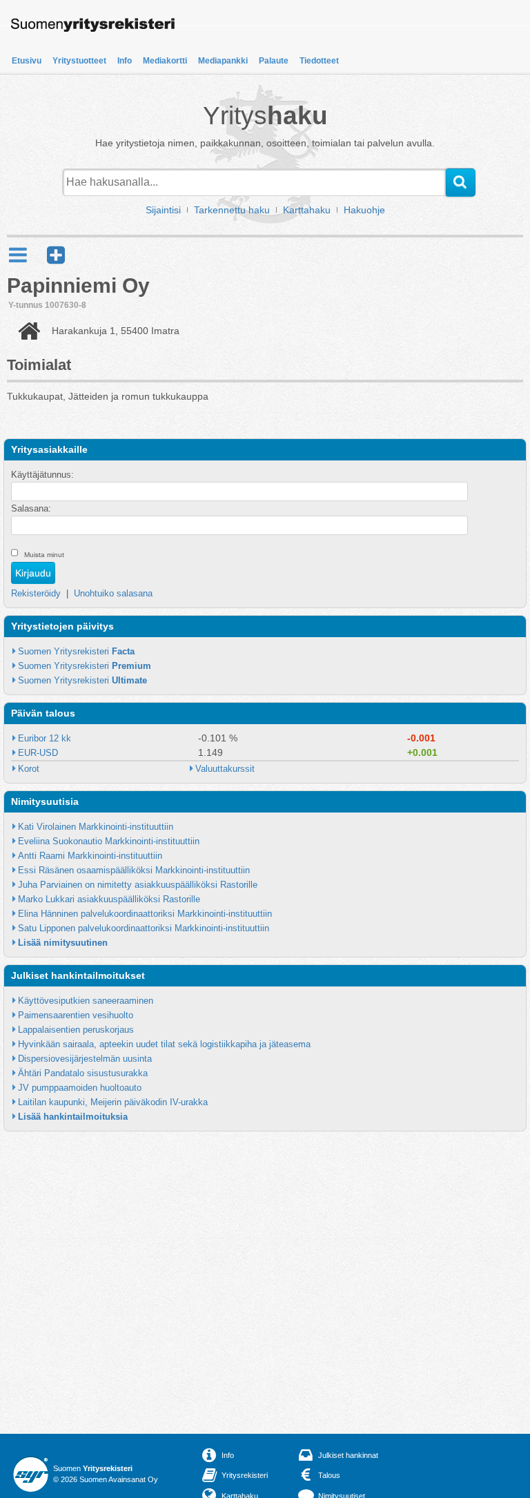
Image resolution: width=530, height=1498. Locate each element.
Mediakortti (165, 61)
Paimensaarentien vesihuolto (75, 1015)
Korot (28, 768)
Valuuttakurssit (225, 768)
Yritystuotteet (79, 61)
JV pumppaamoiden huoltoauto (79, 1087)
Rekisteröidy (36, 593)
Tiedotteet (319, 61)
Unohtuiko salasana (113, 593)
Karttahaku (307, 209)
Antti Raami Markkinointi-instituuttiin (90, 855)
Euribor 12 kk (44, 738)
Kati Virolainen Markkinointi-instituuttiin (95, 826)
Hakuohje (364, 209)
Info (124, 61)
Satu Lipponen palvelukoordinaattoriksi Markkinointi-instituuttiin (143, 928)
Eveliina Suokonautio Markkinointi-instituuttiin (108, 841)
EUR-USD (38, 753)
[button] (56, 255)
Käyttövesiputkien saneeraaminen (85, 1000)
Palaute (273, 61)
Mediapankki (223, 61)
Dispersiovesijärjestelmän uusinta (85, 1058)
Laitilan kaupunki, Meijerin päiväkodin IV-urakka (113, 1102)
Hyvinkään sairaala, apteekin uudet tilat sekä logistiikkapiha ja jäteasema (164, 1044)
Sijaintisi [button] (163, 209)
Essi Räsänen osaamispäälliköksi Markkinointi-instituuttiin (134, 870)
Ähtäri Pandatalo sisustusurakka (83, 1073)
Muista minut (44, 554)
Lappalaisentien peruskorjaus (76, 1029)
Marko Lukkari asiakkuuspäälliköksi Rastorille (109, 899)
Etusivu (26, 61)
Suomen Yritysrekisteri (76, 651)
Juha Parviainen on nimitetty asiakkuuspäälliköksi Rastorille (137, 884)
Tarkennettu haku (232, 209)
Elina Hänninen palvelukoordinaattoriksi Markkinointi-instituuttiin (145, 913)
